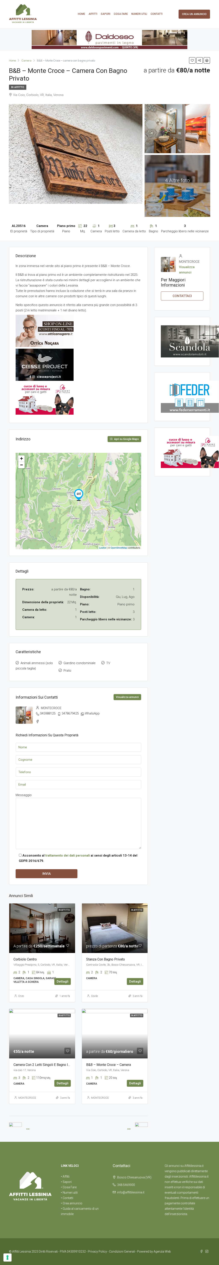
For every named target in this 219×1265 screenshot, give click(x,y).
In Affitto (17, 87)
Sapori (105, 13)
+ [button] (21, 458)
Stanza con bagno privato (105, 959)
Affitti (66, 1176)
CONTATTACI (182, 296)
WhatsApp (92, 713)
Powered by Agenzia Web (154, 1251)
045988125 (47, 713)
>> (129, 1129)
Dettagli (62, 981)
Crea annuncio (72, 1203)
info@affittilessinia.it (130, 1192)
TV (108, 663)
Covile (94, 996)
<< (28, 1129)
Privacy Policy (97, 1251)
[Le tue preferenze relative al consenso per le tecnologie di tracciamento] (7, 1257)
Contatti (157, 13)
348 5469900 (126, 1185)
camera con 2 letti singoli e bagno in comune (48, 1065)
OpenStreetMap (119, 547)
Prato (67, 670)
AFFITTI (93, 13)
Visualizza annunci (127, 697)
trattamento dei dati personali (67, 855)
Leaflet (102, 547)
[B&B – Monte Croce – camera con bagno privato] (78, 495)
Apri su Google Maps (126, 439)
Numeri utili (139, 13)
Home (81, 13)
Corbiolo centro (25, 959)
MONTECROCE (27, 1097)
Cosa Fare (121, 13)
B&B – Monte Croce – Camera (108, 1065)
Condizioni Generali (122, 1251)
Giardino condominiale (80, 663)
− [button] (21, 465)
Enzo (21, 996)
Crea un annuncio (194, 14)
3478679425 (70, 713)
